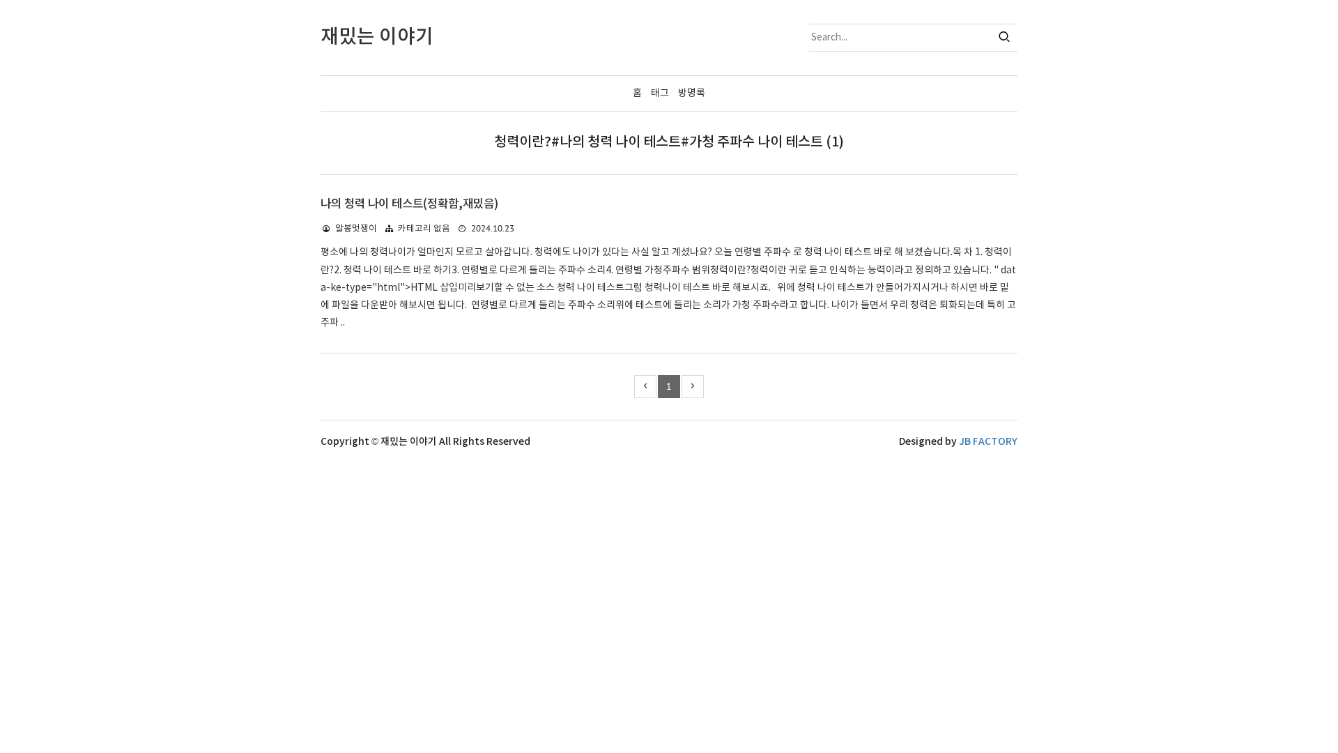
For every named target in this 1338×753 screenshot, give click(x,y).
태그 (660, 93)
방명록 (691, 93)
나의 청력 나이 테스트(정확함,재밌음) (409, 204)
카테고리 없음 (424, 229)
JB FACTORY (988, 442)
